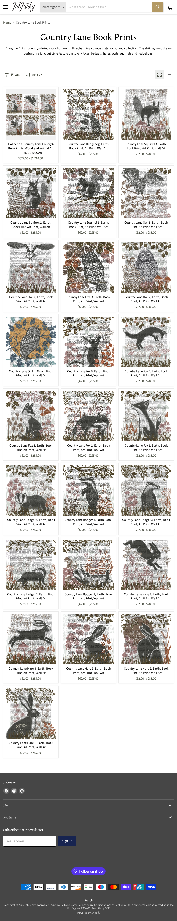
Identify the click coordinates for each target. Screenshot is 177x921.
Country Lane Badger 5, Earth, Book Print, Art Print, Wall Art (31, 522)
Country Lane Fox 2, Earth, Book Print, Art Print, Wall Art (88, 447)
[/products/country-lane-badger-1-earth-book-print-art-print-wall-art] (88, 565)
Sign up (67, 841)
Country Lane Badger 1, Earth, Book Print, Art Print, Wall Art (88, 596)
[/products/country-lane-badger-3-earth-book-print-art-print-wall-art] (146, 490)
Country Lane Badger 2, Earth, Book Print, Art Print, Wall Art (31, 596)
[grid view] (159, 74)
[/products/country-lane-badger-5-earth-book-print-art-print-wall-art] (31, 490)
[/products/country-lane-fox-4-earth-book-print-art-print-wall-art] (146, 342)
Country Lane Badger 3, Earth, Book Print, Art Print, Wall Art (146, 522)
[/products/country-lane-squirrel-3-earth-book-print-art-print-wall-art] (146, 114)
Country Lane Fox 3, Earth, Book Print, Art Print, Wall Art (30, 447)
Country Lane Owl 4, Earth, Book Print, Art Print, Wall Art (31, 299)
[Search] (157, 7)
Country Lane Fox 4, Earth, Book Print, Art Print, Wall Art (146, 373)
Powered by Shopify (88, 913)
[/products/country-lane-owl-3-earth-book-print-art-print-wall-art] (88, 267)
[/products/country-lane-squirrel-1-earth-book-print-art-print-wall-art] (88, 193)
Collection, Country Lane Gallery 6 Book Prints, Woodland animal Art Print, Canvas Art (31, 148)
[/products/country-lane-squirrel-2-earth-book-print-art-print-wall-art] (31, 193)
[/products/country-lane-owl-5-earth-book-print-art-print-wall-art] (146, 193)
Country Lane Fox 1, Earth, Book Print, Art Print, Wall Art (146, 447)
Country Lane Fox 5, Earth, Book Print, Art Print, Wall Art (88, 373)
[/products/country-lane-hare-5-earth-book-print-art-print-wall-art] (146, 565)
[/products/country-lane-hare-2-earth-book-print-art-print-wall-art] (146, 639)
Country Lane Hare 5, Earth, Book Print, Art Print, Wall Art (146, 596)
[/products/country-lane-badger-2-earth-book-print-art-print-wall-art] (31, 565)
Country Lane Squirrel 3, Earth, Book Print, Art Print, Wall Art (146, 146)
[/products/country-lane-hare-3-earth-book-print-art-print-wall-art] (88, 639)
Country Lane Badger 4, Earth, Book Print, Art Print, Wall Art (88, 522)
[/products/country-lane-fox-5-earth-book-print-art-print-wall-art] (88, 342)
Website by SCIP (101, 908)
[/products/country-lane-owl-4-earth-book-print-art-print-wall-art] (31, 267)
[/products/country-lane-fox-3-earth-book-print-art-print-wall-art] (31, 416)
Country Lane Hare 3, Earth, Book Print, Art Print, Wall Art (88, 670)
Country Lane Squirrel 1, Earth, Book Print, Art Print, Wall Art (88, 224)
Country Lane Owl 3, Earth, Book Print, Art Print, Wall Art (88, 299)
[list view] (169, 74)
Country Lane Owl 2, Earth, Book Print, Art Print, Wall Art (146, 299)
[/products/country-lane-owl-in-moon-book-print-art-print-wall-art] (31, 342)
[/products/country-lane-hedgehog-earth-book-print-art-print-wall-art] (88, 114)
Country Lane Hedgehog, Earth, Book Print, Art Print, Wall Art (88, 146)
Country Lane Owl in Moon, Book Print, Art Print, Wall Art (31, 373)
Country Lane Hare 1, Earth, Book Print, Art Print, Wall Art (31, 745)
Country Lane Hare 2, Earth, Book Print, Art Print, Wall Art (146, 670)
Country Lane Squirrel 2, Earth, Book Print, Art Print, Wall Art (30, 224)
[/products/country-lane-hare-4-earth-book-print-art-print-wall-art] (31, 639)
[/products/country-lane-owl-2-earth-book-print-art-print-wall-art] (146, 267)
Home (7, 22)
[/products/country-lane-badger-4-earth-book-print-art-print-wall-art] (88, 490)
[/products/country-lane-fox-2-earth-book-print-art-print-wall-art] (88, 416)
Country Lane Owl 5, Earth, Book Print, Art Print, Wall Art (146, 224)
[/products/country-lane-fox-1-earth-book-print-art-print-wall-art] (146, 416)
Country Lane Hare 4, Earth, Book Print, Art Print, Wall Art (31, 670)
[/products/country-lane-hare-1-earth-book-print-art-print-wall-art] (31, 713)
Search (88, 900)
